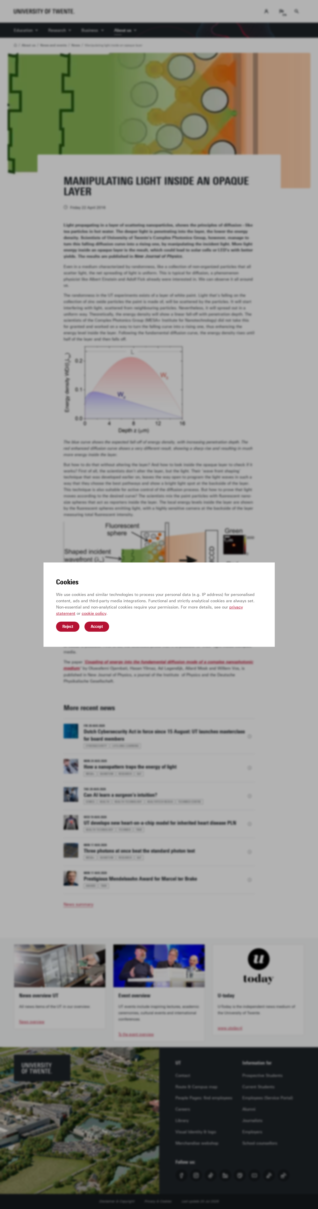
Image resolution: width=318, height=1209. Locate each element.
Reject (67, 626)
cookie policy (94, 613)
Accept (97, 626)
